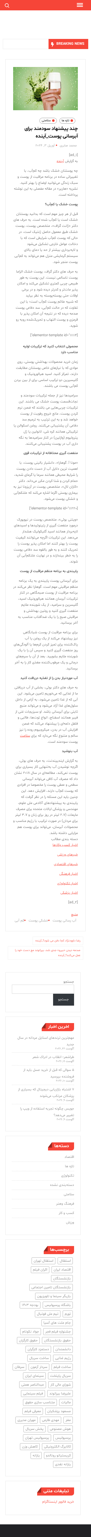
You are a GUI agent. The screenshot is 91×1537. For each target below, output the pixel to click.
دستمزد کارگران (38, 1349)
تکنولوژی (67, 1175)
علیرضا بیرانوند (60, 1393)
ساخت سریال (39, 1358)
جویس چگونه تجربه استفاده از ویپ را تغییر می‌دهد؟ (47, 1112)
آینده (60, 161)
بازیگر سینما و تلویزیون (54, 1296)
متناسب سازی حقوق (40, 1402)
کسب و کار (66, 1213)
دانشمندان (63, 1349)
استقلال (65, 1260)
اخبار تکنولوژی (67, 883)
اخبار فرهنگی (68, 873)
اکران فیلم (40, 1269)
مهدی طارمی (50, 1420)
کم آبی (19, 920)
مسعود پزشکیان (59, 1411)
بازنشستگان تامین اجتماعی (51, 1287)
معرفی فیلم (33, 1411)
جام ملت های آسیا (57, 1322)
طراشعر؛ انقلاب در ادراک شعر (53, 1057)
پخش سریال (34, 1429)
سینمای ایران (34, 1375)
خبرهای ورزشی (67, 854)
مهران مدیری (26, 1420)
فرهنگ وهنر (65, 1203)
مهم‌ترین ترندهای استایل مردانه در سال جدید (45, 1041)
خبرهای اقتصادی (66, 864)
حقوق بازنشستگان (57, 1340)
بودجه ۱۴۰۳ (30, 1305)
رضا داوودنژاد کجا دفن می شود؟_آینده (57, 941)
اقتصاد (69, 1157)
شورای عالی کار (60, 1384)
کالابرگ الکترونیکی (57, 1446)
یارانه (36, 1455)
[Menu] (79, 5)
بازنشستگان (62, 1278)
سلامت (25, 735)
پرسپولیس (63, 1437)
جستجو (68, 981)
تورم (68, 1314)
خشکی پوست (38, 920)
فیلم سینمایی (33, 1393)
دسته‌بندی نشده (62, 1185)
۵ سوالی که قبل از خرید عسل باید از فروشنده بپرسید (48, 1073)
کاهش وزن (30, 1446)
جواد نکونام (30, 1331)
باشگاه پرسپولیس (58, 1305)
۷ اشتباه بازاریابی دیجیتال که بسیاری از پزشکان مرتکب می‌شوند (46, 1092)
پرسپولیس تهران (37, 1437)
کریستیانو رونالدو (58, 1455)
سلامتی (46, 121)
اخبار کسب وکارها (65, 845)
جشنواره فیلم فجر (58, 1331)
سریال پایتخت (60, 1375)
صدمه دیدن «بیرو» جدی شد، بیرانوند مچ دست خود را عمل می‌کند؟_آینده (47, 952)
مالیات (66, 1402)
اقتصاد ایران (62, 1269)
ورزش (70, 1222)
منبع (74, 914)
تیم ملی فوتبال (47, 1314)
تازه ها (65, 121)
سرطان (19, 1367)
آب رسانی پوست (64, 920)
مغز (68, 1420)
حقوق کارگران (28, 1340)
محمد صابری (68, 145)
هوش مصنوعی (60, 1429)
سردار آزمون (39, 1367)
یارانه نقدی (63, 1464)
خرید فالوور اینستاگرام (58, 1501)
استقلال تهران (43, 1260)
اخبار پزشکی (69, 892)
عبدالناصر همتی (32, 1384)
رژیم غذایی (63, 1358)
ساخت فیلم (62, 1367)
